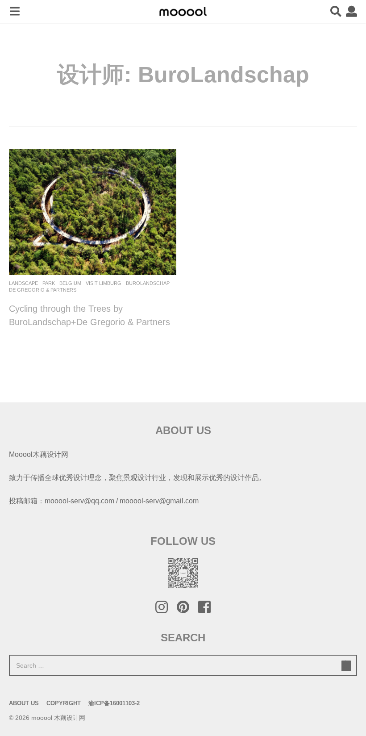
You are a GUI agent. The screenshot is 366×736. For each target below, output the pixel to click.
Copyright (63, 703)
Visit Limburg (103, 283)
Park (48, 283)
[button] (14, 12)
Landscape (23, 283)
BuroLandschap (148, 283)
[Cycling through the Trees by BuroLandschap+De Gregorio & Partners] (92, 212)
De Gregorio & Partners (42, 290)
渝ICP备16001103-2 (114, 703)
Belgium (70, 283)
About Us (24, 703)
